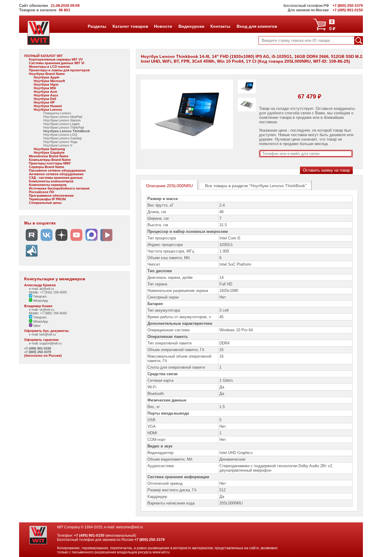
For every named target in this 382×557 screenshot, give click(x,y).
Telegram (39, 296)
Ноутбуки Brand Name (47, 74)
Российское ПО (41, 192)
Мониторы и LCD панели (49, 66)
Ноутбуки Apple (46, 77)
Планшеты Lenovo (57, 113)
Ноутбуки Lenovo (48, 109)
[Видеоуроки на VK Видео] (106, 241)
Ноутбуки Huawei (48, 106)
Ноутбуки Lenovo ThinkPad (63, 127)
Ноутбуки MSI (45, 88)
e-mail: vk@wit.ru (41, 309)
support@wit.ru (50, 343)
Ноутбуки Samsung (49, 149)
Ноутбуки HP (44, 102)
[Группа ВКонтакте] (46, 241)
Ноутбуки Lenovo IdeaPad (62, 117)
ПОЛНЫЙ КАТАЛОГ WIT (43, 56)
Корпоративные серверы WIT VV (56, 59)
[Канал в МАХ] (91, 241)
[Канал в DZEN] (61, 241)
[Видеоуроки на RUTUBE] (31, 241)
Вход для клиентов (257, 26)
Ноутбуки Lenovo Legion (61, 124)
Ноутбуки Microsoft (49, 81)
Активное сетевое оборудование (56, 174)
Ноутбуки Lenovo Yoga (60, 142)
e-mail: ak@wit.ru (41, 288)
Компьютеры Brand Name (50, 159)
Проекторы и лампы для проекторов (59, 70)
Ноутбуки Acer (45, 91)
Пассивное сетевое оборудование (57, 170)
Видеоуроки (191, 26)
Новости (163, 26)
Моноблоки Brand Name (48, 156)
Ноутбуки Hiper (46, 84)
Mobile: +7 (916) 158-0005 (48, 292)
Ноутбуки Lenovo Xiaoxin (62, 120)
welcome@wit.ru (129, 527)
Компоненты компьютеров (51, 181)
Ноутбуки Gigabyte (49, 152)
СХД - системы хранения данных (56, 177)
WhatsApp (40, 300)
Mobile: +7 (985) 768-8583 (48, 313)
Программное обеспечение (51, 195)
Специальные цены (45, 202)
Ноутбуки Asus (46, 95)
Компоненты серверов (48, 185)
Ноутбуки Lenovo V (57, 145)
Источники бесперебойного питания (59, 188)
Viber (36, 325)
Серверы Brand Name (46, 167)
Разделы (97, 26)
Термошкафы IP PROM (47, 199)
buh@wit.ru (47, 334)
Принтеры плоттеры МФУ (50, 163)
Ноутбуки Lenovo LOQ (60, 134)
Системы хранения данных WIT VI (56, 63)
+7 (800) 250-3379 (37, 352)
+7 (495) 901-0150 (37, 348)
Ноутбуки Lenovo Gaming (62, 138)
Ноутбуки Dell (45, 99)
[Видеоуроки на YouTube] (76, 241)
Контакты (220, 26)
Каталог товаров (130, 26)
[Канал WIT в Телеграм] (31, 257)
